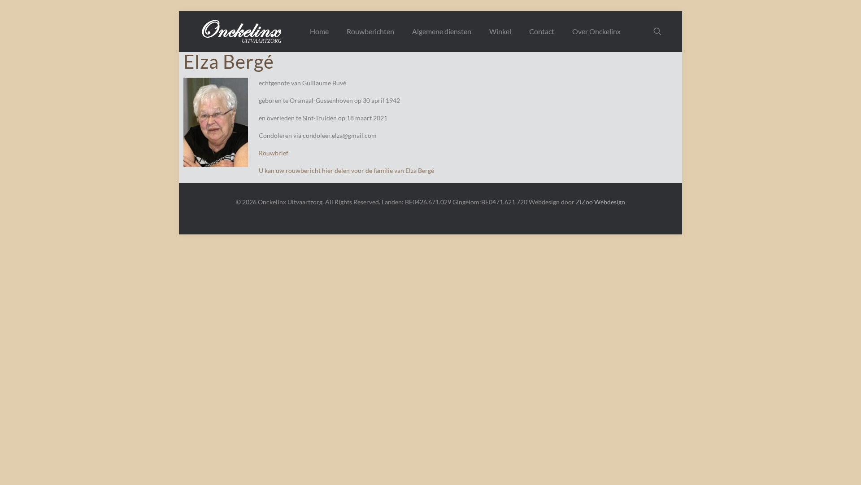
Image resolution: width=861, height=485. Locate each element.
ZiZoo (584, 202)
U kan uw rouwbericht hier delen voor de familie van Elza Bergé (346, 170)
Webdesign (609, 202)
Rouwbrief (273, 153)
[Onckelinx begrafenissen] (242, 31)
